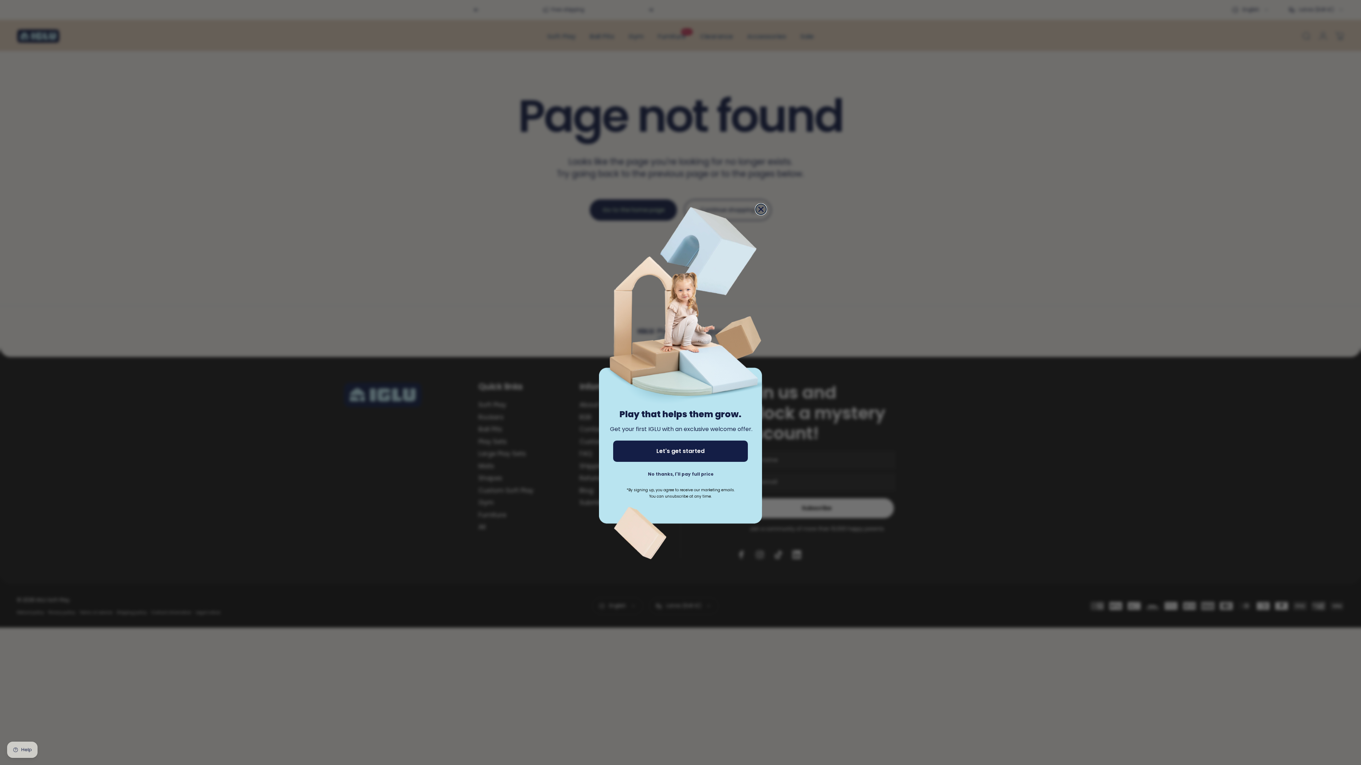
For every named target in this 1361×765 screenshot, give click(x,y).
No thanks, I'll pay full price (680, 474)
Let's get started (680, 451)
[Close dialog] (761, 209)
